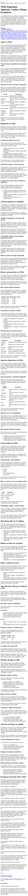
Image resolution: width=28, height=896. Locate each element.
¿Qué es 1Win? (4, 30)
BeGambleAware (18, 879)
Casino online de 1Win (15, 33)
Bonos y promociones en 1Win (14, 32)
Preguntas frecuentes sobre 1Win (18, 38)
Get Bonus (3, 27)
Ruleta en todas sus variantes (20, 34)
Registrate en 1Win (13, 30)
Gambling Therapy (8, 879)
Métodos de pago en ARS (14, 37)
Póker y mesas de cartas (6, 36)
